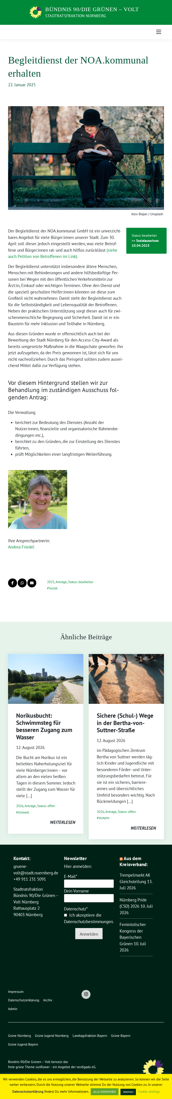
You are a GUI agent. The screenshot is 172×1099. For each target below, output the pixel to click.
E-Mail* (70, 876)
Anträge (61, 582)
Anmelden (89, 934)
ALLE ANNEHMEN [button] (104, 1092)
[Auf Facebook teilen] (12, 582)
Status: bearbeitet (80, 582)
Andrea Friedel (21, 547)
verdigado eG (86, 1067)
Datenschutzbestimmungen (88, 921)
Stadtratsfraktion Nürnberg (75, 15)
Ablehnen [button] (128, 1091)
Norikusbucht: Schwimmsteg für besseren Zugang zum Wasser (44, 726)
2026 (19, 806)
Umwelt (23, 812)
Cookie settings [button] (149, 1091)
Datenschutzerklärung (27, 1091)
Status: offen (46, 806)
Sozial (53, 588)
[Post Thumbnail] (45, 678)
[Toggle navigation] (158, 32)
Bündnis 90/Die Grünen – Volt (92, 9)
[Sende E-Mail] (31, 582)
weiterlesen (62, 822)
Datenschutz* (76, 908)
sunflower (43, 1067)
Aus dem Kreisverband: (134, 861)
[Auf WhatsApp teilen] (22, 582)
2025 (50, 582)
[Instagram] (86, 994)
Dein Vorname (76, 891)
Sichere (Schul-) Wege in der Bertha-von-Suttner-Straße (125, 723)
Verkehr (104, 818)
